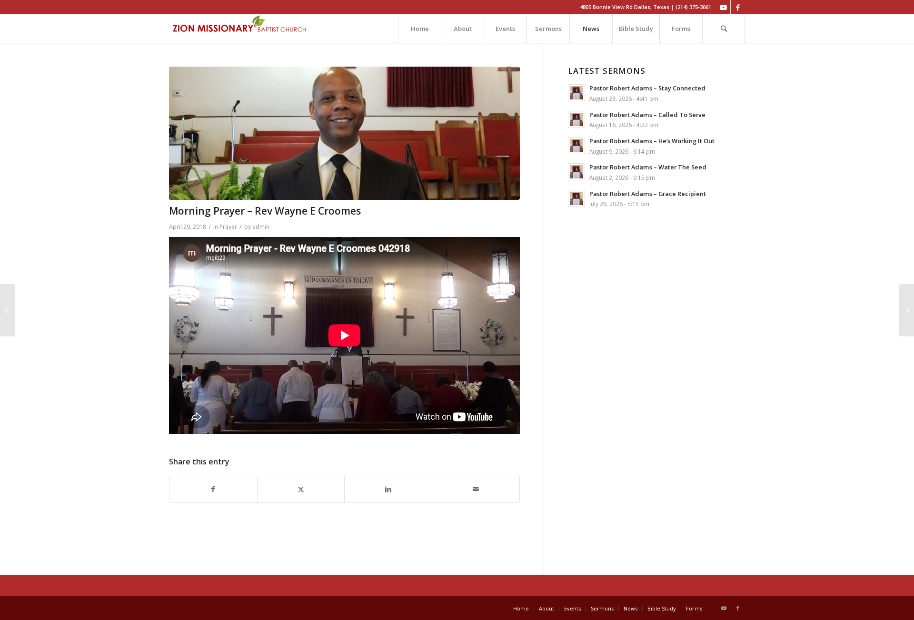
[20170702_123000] (344, 133)
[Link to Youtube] (723, 7)
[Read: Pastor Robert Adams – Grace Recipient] (576, 198)
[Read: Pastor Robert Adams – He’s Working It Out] (576, 145)
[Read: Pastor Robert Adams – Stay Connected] (576, 92)
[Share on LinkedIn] (388, 489)
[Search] (723, 28)
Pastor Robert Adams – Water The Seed (647, 167)
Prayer (228, 227)
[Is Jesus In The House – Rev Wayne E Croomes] (7, 310)
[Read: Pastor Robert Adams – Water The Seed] (576, 171)
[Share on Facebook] (213, 489)
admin (260, 227)
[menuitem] (419, 28)
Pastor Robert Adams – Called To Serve (647, 114)
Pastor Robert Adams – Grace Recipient (647, 193)
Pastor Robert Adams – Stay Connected (647, 88)
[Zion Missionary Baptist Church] (240, 28)
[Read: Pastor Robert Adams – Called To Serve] (576, 119)
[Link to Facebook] (738, 7)
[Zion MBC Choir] (906, 310)
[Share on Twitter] (301, 489)
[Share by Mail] (475, 489)
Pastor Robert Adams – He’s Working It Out (652, 141)
